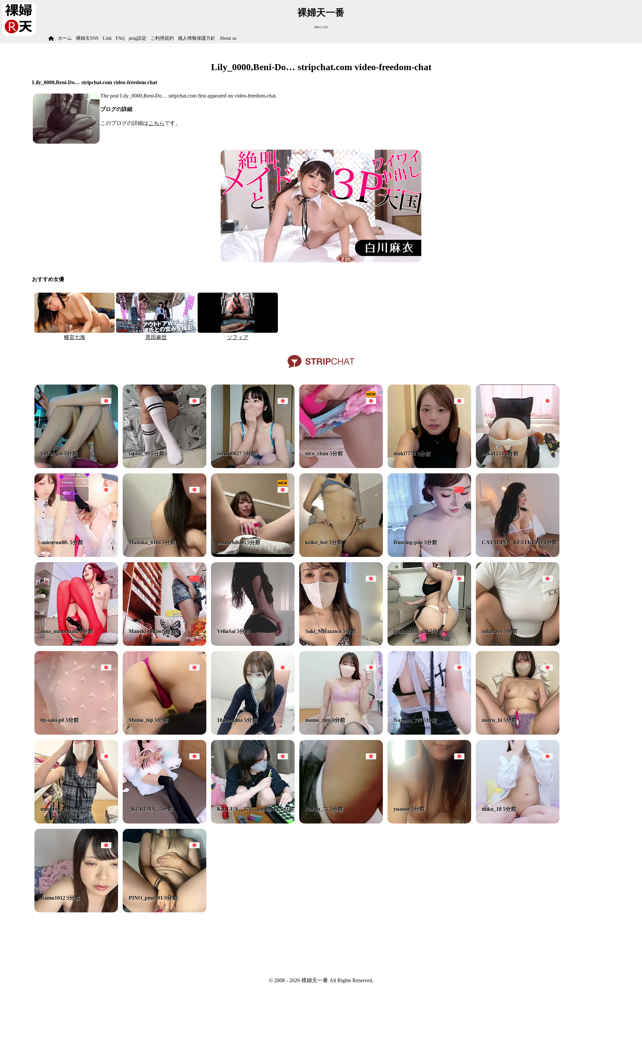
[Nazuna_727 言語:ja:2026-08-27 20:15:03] (429, 733)
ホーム (65, 38)
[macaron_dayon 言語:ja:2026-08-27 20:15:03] (76, 822)
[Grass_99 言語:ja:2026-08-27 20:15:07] (164, 466)
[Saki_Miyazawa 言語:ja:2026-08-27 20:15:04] (341, 644)
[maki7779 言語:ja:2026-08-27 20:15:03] (429, 466)
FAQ (120, 38)
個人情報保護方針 (196, 38)
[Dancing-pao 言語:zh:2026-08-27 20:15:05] (429, 555)
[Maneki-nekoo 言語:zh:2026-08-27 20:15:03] (164, 644)
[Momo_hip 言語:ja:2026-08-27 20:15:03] (164, 733)
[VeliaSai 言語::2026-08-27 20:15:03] (252, 644)
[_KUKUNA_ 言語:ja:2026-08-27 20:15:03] (164, 822)
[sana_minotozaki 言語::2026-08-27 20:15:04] (76, 644)
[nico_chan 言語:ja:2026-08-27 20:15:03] (341, 466)
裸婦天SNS (87, 38)
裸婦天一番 (321, 12)
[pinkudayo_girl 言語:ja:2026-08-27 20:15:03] (429, 644)
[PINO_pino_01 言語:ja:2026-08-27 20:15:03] (164, 910)
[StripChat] (321, 370)
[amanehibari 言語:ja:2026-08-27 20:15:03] (252, 555)
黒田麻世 (156, 337)
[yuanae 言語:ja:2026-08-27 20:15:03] (429, 822)
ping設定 (137, 38)
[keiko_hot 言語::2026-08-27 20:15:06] (341, 555)
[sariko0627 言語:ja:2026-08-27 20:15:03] (252, 466)
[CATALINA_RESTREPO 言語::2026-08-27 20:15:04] (517, 555)
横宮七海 (74, 337)
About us (227, 38)
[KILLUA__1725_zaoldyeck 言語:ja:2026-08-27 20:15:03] (252, 822)
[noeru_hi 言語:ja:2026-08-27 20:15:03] (517, 733)
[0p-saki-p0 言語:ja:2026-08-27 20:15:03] (76, 733)
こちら (156, 123)
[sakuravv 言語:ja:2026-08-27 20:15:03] (517, 644)
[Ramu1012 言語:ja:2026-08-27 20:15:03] (76, 910)
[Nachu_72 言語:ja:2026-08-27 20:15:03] (341, 822)
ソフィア (237, 337)
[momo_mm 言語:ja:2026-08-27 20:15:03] (341, 733)
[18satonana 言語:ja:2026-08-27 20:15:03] (252, 733)
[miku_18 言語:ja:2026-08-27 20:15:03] (517, 822)
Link (107, 38)
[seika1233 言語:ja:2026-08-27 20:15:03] (517, 466)
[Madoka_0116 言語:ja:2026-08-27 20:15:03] (164, 555)
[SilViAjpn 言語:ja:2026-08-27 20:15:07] (76, 466)
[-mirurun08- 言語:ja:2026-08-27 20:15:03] (76, 555)
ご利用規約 (162, 38)
